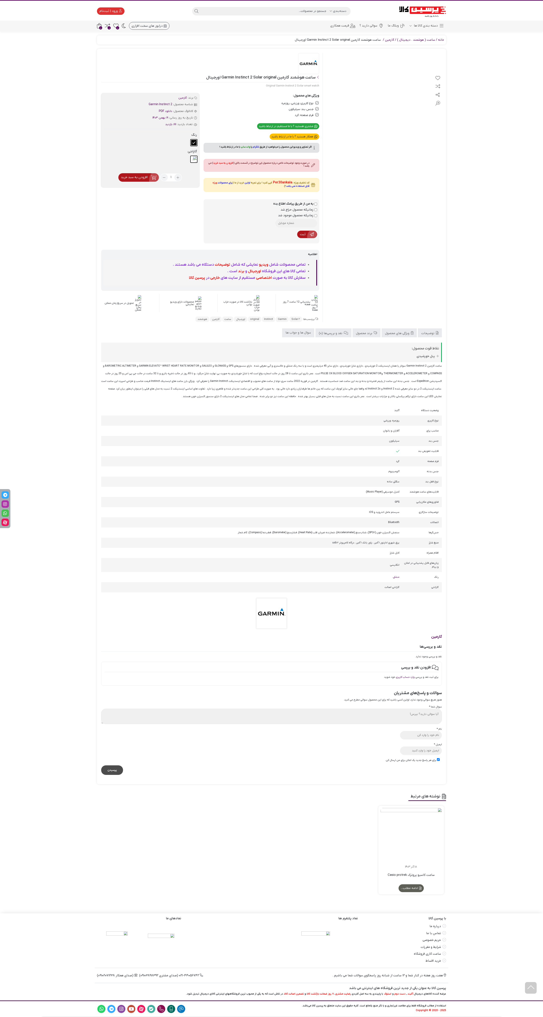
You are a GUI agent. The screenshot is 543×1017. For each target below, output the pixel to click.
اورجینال (240, 319)
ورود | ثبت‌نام (109, 11)
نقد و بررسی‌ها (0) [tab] (331, 333)
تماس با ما (433, 933)
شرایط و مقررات (431, 947)
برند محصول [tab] (364, 333)
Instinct (268, 319)
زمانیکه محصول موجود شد (296, 215)
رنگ (194, 135)
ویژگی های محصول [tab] (397, 333)
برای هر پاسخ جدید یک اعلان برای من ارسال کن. (410, 760)
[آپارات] (5, 522)
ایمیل (438, 744)
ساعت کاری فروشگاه (427, 954)
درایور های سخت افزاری (148, 26)
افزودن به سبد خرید (134, 177)
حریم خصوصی (432, 940)
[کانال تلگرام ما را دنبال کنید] (5, 495)
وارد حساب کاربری (405, 677)
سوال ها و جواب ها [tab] (298, 332)
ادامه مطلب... (410, 888)
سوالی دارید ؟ (368, 26)
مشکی (396, 577)
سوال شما (435, 707)
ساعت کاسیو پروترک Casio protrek (411, 875)
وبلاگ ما (393, 26)
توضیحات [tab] (428, 333)
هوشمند (202, 319)
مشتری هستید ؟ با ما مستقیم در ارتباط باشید (286, 126)
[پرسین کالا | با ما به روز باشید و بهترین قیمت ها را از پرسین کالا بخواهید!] (421, 11)
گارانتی (192, 151)
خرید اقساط (433, 961)
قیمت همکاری (339, 26)
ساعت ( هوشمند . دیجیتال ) (416, 40)
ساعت (227, 319)
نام (439, 729)
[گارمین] (308, 64)
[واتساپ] (5, 513)
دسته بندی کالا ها (425, 26)
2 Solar (295, 319)
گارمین (389, 40)
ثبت (303, 234)
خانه (441, 40)
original (254, 319)
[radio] (194, 143)
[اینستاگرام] (5, 504)
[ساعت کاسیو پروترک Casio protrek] (411, 838)
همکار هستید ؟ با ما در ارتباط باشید (292, 136)
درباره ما (435, 926)
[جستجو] (196, 11)
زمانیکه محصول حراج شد (297, 210)
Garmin (282, 319)
